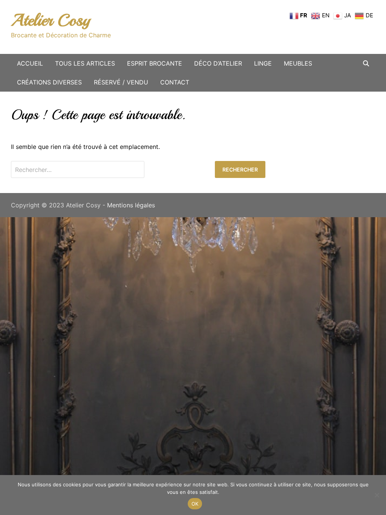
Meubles (298, 63)
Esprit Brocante (154, 63)
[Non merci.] (376, 495)
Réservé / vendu (121, 82)
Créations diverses (49, 82)
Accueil (30, 63)
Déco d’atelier (218, 63)
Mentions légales (131, 205)
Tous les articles (85, 63)
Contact (174, 82)
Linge (263, 63)
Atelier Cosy (50, 20)
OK (195, 504)
